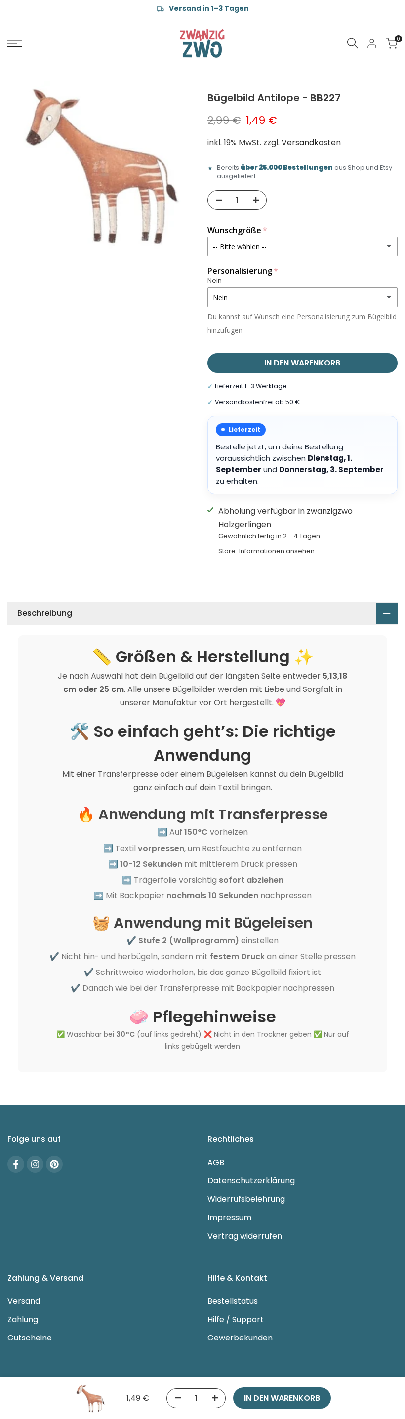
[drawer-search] (352, 43)
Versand (23, 1301)
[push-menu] (14, 43)
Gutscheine (29, 1337)
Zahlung (22, 1319)
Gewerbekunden (240, 1337)
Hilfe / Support (235, 1319)
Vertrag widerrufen (244, 1236)
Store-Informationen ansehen (266, 551)
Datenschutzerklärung (251, 1180)
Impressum (229, 1217)
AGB (215, 1162)
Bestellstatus (232, 1301)
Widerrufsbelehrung (246, 1199)
